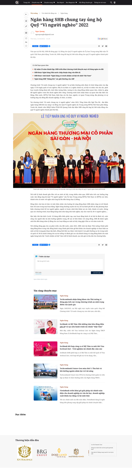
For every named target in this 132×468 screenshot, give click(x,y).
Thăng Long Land (102, 452)
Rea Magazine (70, 2)
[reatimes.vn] (17, 2)
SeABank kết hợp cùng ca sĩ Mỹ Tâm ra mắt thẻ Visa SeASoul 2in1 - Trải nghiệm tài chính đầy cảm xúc (82, 347)
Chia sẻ (35, 46)
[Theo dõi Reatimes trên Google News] (102, 39)
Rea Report (60, 2)
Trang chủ (26, 2)
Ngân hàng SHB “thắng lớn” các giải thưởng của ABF (54, 79)
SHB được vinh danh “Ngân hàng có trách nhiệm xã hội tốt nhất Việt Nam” (63, 76)
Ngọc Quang (39, 31)
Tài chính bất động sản (49, 13)
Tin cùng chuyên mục (45, 290)
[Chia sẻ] (26, 21)
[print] (26, 33)
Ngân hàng (64, 13)
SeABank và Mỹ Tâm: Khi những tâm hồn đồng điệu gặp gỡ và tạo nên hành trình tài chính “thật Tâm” (82, 325)
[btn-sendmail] (106, 46)
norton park (105, 447)
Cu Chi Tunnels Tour (96, 444)
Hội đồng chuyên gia (85, 2)
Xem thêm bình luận (40, 279)
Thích (44, 46)
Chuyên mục (36, 2)
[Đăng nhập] (114, 3)
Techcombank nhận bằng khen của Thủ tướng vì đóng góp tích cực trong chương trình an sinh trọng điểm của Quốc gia (82, 302)
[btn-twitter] (103, 46)
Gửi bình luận (97, 273)
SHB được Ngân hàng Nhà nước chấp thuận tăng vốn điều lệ (57, 72)
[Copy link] (26, 26)
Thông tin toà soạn (100, 2)
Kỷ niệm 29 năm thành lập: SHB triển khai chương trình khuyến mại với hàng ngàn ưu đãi (69, 69)
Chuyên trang (48, 2)
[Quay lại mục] (26, 14)
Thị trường (34, 13)
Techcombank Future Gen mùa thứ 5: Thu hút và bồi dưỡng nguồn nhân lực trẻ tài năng (81, 369)
